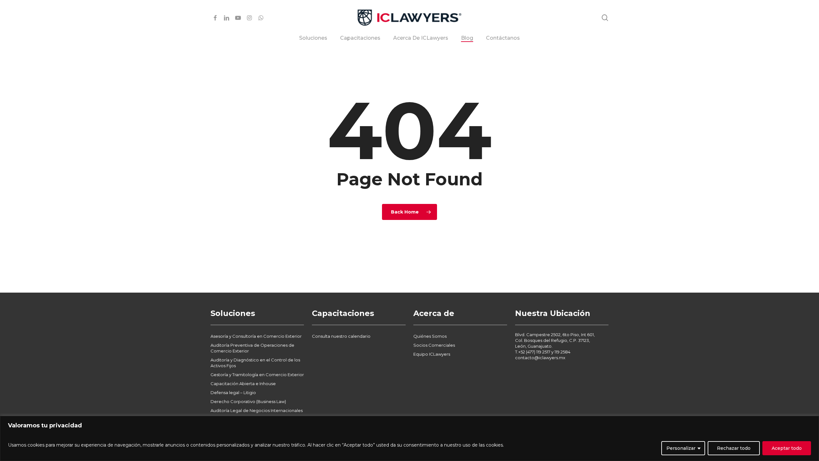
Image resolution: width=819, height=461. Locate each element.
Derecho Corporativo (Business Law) (248, 401)
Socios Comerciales (434, 345)
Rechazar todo (734, 448)
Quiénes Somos (430, 336)
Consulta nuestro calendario (341, 336)
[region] (409, 438)
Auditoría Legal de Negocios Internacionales (257, 410)
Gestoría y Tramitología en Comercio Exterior (257, 374)
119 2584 (562, 351)
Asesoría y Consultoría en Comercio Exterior (256, 336)
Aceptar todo (787, 448)
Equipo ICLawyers (431, 354)
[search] (605, 17)
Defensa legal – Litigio (233, 392)
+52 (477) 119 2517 (534, 351)
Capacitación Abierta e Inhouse (243, 383)
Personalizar (681, 448)
